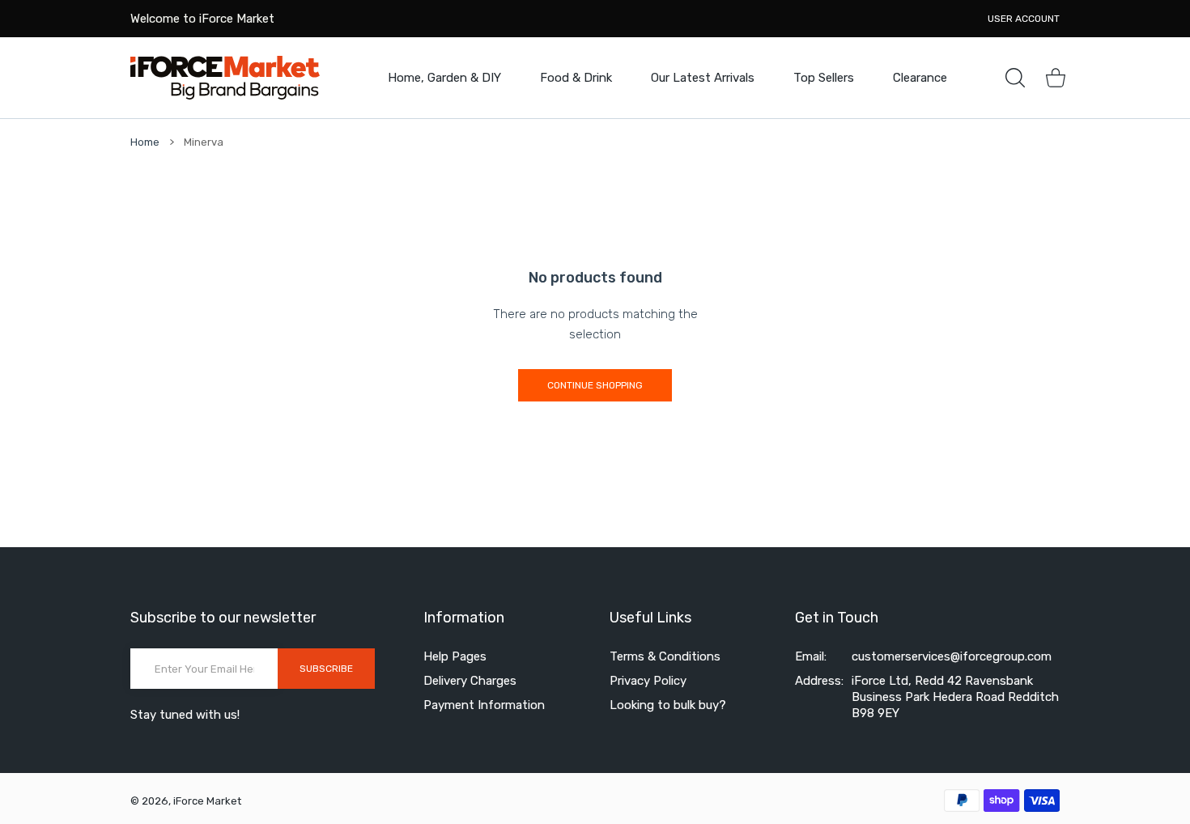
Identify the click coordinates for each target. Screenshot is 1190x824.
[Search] (1015, 77)
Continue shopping (595, 385)
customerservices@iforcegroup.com (952, 656)
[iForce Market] (225, 77)
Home (144, 142)
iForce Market (207, 801)
